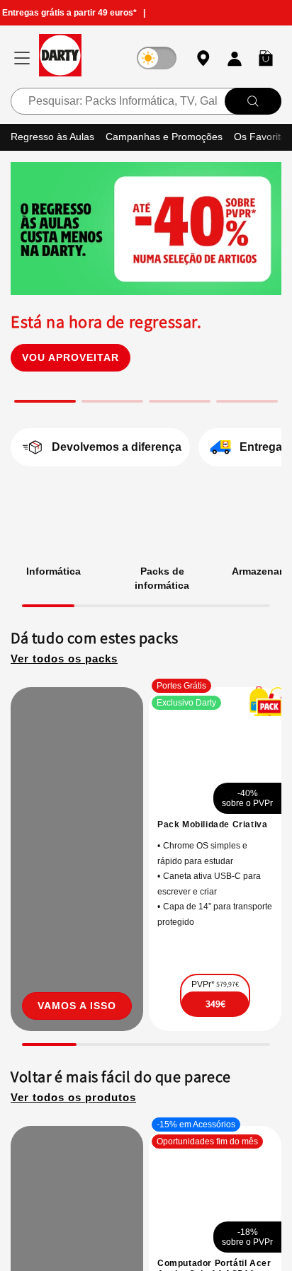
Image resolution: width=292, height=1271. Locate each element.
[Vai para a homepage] (60, 57)
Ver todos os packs (68, 874)
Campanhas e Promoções (170, 136)
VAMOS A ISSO (77, 1241)
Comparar (229, 1253)
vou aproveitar (70, 573)
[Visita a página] (77, 1084)
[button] (265, 58)
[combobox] (146, 100)
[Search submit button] (253, 100)
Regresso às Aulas (55, 136)
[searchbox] (146, 100)
